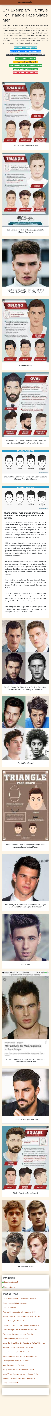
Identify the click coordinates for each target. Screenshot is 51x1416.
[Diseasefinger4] (8, 1287)
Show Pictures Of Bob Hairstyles (15, 1303)
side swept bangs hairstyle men (25, 69)
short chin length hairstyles (25, 58)
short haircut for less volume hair (25, 73)
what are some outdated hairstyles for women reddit (25, 55)
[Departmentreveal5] (10, 1282)
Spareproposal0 (25, 2)
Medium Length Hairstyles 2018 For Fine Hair (20, 1356)
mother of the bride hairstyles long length (25, 51)
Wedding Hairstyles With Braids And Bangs (19, 1378)
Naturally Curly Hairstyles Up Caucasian (18, 1347)
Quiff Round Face (9, 1308)
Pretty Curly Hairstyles (11, 1383)
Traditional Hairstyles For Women (15, 1338)
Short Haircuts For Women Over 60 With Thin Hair (22, 1316)
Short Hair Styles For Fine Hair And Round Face (21, 1325)
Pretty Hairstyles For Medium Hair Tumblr (18, 1369)
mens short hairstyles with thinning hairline (25, 65)
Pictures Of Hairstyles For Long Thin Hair (18, 1334)
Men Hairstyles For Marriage (13, 1365)
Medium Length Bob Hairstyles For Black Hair (20, 1330)
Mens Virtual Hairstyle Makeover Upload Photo (20, 1374)
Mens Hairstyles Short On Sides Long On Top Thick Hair (24, 1343)
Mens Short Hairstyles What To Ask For (17, 1352)
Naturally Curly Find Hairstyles (14, 1321)
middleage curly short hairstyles (25, 62)
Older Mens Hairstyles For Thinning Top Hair (19, 1299)
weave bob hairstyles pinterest (25, 48)
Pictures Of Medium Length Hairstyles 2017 (19, 1312)
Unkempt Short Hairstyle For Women (16, 1361)
